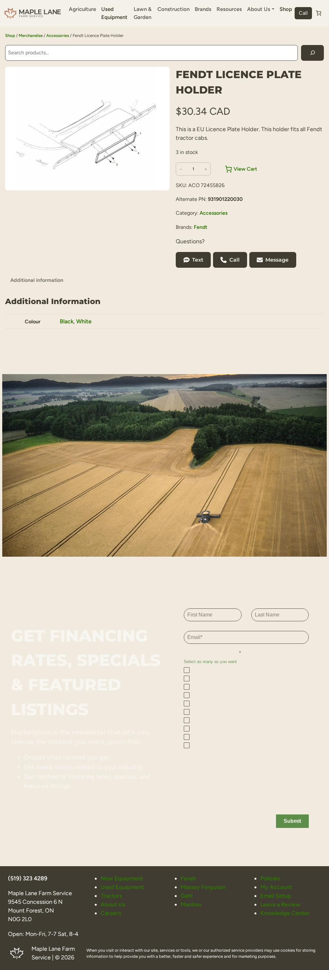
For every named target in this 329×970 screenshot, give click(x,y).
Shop (286, 9)
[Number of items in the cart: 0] (318, 13)
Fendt (200, 227)
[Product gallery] (87, 128)
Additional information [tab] (36, 280)
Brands (203, 9)
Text (197, 260)
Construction (173, 9)
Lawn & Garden (143, 13)
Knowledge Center (285, 913)
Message (277, 260)
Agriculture (82, 9)
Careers (111, 913)
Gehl (186, 895)
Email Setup (275, 895)
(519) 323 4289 (27, 878)
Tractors (111, 895)
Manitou (191, 904)
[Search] (312, 53)
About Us (113, 904)
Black (67, 321)
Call (303, 13)
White (84, 321)
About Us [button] (258, 9)
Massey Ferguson (203, 887)
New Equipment (122, 878)
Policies (270, 878)
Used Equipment (114, 13)
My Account (276, 887)
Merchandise (31, 35)
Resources (229, 9)
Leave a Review (280, 904)
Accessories (57, 35)
